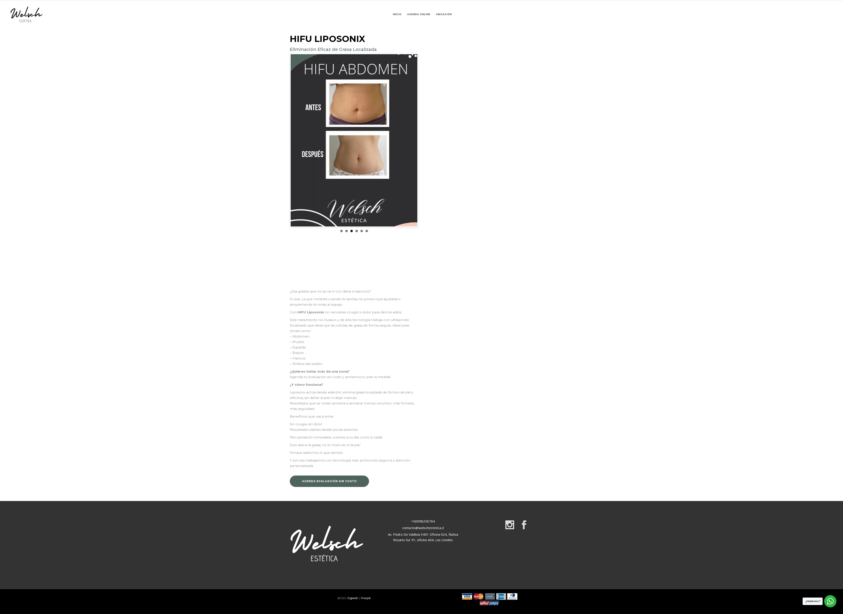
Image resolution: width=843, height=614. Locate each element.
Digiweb (353, 598)
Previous (284, 140)
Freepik (366, 598)
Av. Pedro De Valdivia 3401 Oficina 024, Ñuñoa (422, 534)
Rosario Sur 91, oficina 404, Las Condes (422, 540)
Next (424, 140)
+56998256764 (422, 521)
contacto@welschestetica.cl (423, 528)
